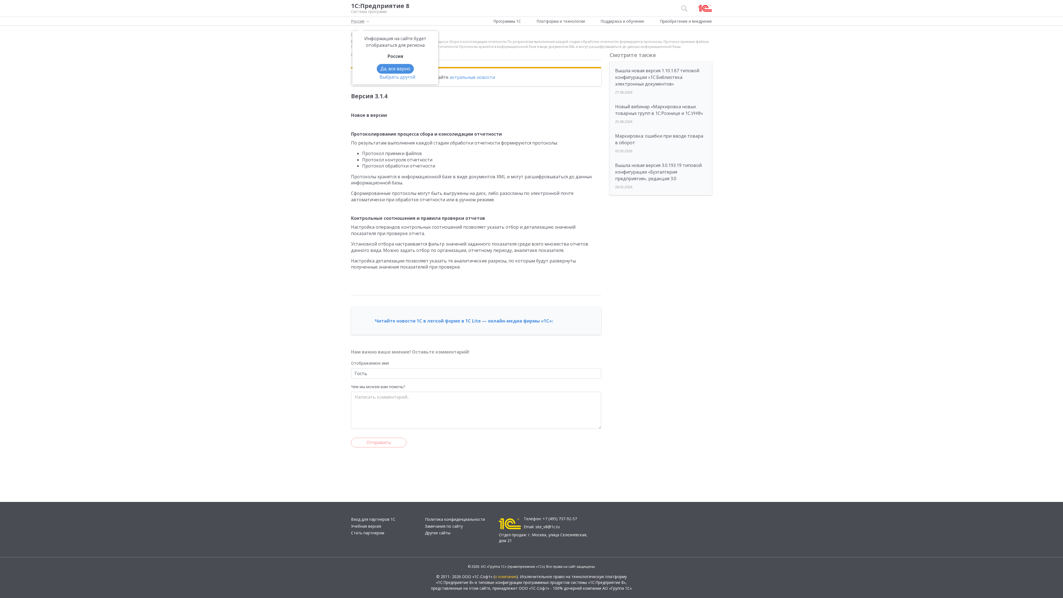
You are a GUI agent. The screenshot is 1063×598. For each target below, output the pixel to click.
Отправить (379, 442)
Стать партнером (367, 532)
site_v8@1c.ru (547, 526)
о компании (506, 576)
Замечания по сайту (444, 526)
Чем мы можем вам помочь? (378, 386)
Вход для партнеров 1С (373, 519)
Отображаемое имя (370, 363)
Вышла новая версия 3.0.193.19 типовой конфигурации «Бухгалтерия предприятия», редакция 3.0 (658, 172)
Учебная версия (366, 526)
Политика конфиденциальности (455, 519)
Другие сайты (437, 532)
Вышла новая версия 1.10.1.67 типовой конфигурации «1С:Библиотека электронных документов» (657, 77)
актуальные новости (472, 77)
